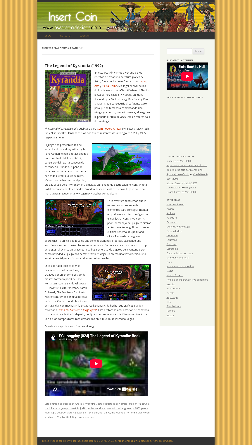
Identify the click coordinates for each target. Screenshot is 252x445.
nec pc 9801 (133, 408)
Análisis (79, 403)
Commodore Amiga (109, 128)
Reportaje (172, 297)
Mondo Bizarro (175, 275)
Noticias (171, 284)
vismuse (171, 161)
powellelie (81, 412)
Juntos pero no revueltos (180, 266)
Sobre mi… (85, 35)
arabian (133, 403)
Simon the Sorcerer (69, 310)
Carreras (172, 222)
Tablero (171, 310)
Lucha (170, 270)
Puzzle (170, 293)
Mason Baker (174, 183)
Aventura (90, 403)
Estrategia (172, 248)
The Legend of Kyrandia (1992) (74, 65)
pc (54, 412)
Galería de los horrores (180, 253)
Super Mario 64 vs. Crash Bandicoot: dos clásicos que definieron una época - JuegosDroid (187, 170)
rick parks (104, 412)
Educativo (172, 239)
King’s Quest (90, 310)
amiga (124, 403)
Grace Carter (174, 192)
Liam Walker (173, 187)
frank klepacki (53, 408)
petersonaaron (65, 412)
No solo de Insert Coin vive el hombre (187, 279)
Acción (170, 209)
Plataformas (173, 288)
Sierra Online (109, 86)
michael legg (119, 408)
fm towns (144, 403)
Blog (48, 35)
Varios (170, 315)
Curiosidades (174, 231)
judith (83, 408)
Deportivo (172, 235)
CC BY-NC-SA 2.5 (105, 440)
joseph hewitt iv (70, 408)
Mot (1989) (185, 161)
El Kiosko (172, 244)
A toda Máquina (175, 204)
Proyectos (65, 35)
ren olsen (93, 412)
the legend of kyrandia (124, 412)
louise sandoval (97, 408)
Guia (169, 262)
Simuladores (174, 306)
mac (109, 408)
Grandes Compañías (178, 257)
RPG (169, 301)
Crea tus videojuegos (178, 226)
